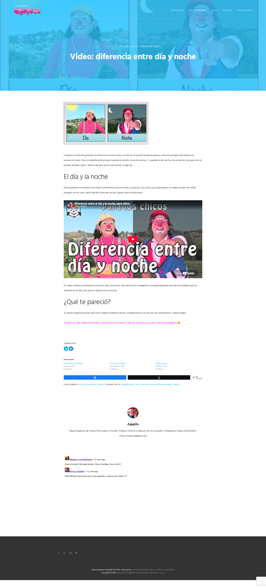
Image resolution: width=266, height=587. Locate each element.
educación (156, 384)
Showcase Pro (123, 572)
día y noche (142, 384)
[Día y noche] (106, 145)
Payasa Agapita (27, 10)
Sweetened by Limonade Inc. (143, 569)
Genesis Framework (140, 572)
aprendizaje (128, 384)
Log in (162, 572)
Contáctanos (169, 569)
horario (167, 384)
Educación (122, 46)
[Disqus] (133, 489)
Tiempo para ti (161, 363)
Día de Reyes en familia (73, 363)
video (177, 384)
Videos (134, 46)
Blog (110, 46)
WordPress (154, 572)
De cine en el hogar (117, 363)
